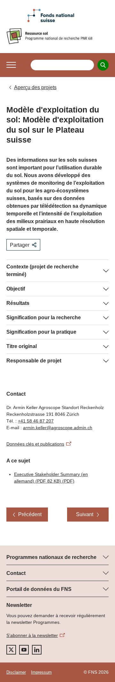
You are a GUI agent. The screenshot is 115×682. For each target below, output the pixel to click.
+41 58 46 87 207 (36, 420)
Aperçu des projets (35, 87)
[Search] (103, 65)
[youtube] (24, 650)
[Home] (57, 36)
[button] (11, 64)
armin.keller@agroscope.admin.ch (57, 427)
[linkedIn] (37, 650)
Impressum (41, 672)
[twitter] (11, 650)
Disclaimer (16, 672)
